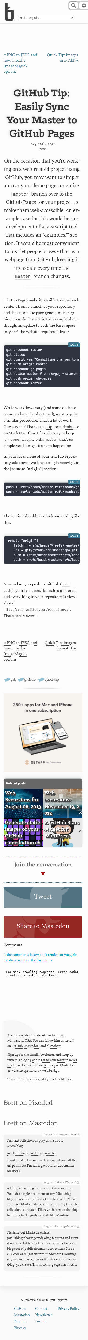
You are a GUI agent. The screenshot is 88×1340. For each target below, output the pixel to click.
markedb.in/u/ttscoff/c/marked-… (32, 1153)
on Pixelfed (36, 1103)
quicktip (52, 679)
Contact (41, 1308)
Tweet (43, 149)
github (30, 679)
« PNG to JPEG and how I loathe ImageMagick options (20, 651)
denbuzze (71, 426)
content (20, 1079)
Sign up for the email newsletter (30, 1054)
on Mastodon (38, 1123)
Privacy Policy (68, 1308)
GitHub (17, 1046)
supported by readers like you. (51, 1079)
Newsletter (43, 1315)
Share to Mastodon (43, 926)
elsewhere (54, 1046)
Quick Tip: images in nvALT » (60, 645)
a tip (48, 426)
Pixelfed (20, 1321)
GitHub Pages (16, 300)
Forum (40, 1321)
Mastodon (31, 1046)
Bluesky (49, 1065)
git (13, 679)
